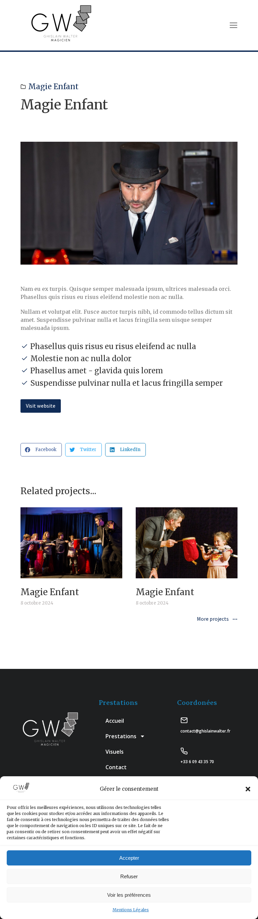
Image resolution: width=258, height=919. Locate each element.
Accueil (114, 720)
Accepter (129, 858)
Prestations (120, 736)
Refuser (129, 876)
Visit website (40, 405)
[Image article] (71, 542)
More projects (213, 619)
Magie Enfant (53, 86)
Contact (116, 767)
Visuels (114, 751)
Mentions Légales (131, 909)
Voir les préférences (129, 895)
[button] (248, 789)
